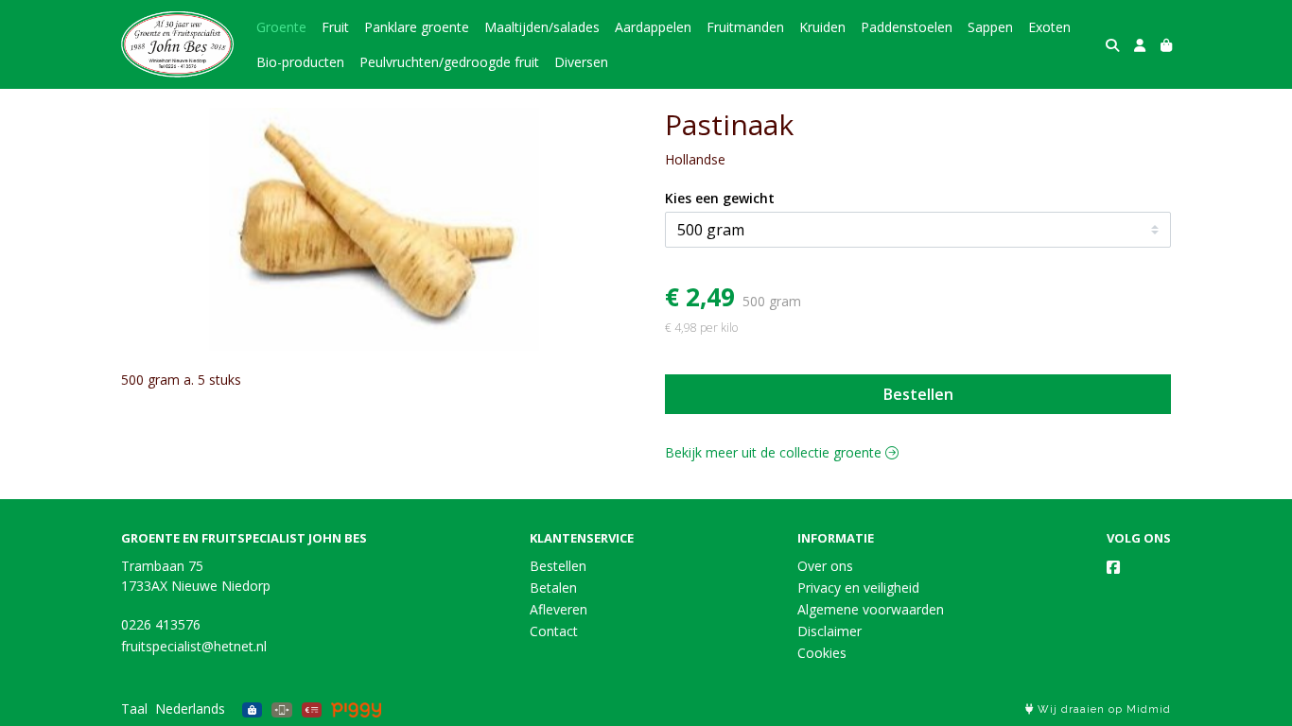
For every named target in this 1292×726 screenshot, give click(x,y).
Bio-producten (300, 62)
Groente (281, 27)
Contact (554, 631)
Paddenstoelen (906, 27)
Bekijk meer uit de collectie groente (775, 452)
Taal (134, 708)
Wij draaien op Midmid (1102, 709)
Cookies (822, 653)
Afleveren (558, 609)
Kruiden (822, 27)
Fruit (335, 27)
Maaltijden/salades (542, 27)
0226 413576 (161, 624)
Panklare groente (416, 27)
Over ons (825, 566)
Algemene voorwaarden (870, 609)
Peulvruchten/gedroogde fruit (449, 62)
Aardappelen (653, 27)
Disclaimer (829, 631)
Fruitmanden (745, 27)
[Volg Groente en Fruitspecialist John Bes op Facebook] (1113, 567)
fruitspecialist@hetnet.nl (194, 646)
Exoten (1049, 27)
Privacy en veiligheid (858, 587)
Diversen (581, 62)
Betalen (553, 587)
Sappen (990, 27)
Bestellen (918, 394)
